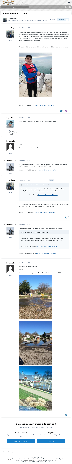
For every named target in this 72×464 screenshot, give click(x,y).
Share (53, 19)
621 (11, 153)
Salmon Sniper (12, 18)
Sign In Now (51, 441)
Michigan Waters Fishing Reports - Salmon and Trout (32, 20)
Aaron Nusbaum (10, 160)
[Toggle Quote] (21, 185)
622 (11, 130)
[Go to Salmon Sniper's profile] (5, 20)
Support (24, 461)
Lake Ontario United (39, 459)
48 (11, 40)
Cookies (39, 457)
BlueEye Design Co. (50, 460)
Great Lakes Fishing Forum (19, 459)
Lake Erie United (51, 459)
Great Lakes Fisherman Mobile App (45, 105)
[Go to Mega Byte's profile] (10, 124)
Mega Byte (10, 118)
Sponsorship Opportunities (35, 461)
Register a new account (20, 441)
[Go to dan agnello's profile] (10, 147)
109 (11, 173)
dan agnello (10, 141)
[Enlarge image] (35, 74)
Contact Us (33, 457)
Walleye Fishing (61, 459)
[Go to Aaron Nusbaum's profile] (10, 167)
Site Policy (19, 460)
